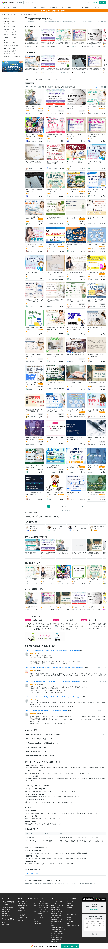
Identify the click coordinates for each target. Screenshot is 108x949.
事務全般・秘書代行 (29, 883)
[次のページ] (82, 506)
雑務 (32, 873)
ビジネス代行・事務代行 (12, 14)
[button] (65, 735)
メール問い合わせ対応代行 (56, 883)
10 (79, 506)
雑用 (37, 873)
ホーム (3, 14)
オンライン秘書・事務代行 (26, 14)
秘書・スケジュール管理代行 (70, 883)
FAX (28, 873)
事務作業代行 (38, 883)
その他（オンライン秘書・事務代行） (86, 883)
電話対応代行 (46, 883)
